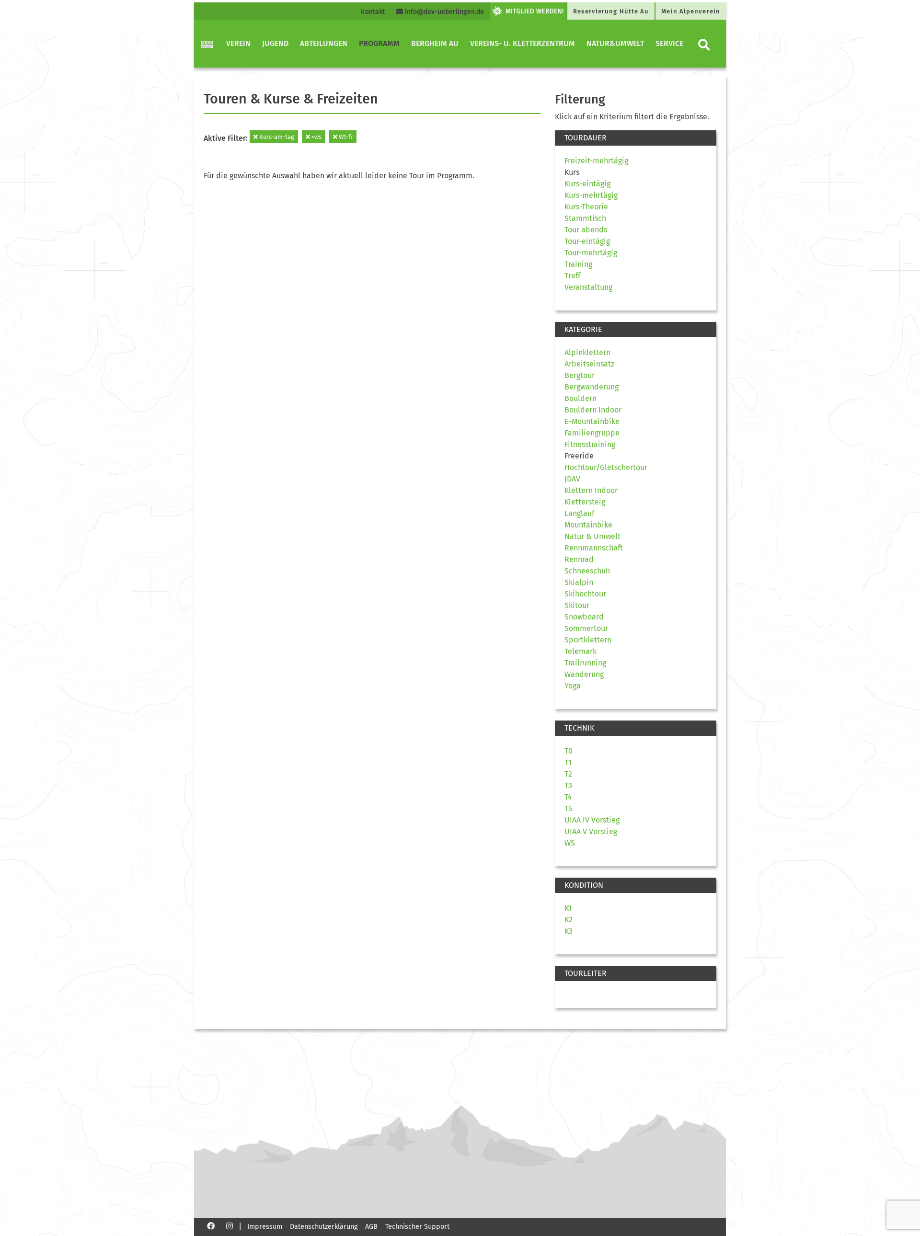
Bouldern (580, 398)
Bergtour (579, 375)
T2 (568, 773)
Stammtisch (585, 218)
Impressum (264, 1227)
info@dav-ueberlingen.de (443, 12)
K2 (568, 919)
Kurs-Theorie (586, 206)
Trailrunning (585, 662)
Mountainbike (588, 524)
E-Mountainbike (592, 421)
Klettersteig (584, 501)
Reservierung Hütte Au (611, 11)
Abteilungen (323, 43)
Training (578, 264)
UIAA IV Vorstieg (592, 819)
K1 (568, 908)
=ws (316, 136)
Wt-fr (345, 136)
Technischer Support (417, 1227)
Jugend (275, 43)
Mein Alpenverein (690, 11)
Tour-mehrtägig (590, 252)
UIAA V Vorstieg (590, 831)
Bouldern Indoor (592, 409)
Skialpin (578, 582)
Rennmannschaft (593, 547)
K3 (568, 931)
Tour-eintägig (587, 241)
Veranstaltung (588, 287)
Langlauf (579, 513)
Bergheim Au (435, 43)
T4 (568, 796)
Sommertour (586, 628)
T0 (568, 750)
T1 (568, 762)
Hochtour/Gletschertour (605, 467)
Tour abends (585, 229)
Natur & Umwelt (592, 536)
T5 (568, 808)
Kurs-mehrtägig (591, 195)
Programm (379, 43)
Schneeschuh (587, 570)
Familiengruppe (592, 432)
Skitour (576, 605)
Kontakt (373, 12)
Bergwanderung (591, 386)
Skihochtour (585, 593)
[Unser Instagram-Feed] (229, 1225)
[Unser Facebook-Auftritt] (210, 1225)
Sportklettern (587, 639)
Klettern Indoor (591, 490)
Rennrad (579, 559)
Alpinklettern (587, 352)
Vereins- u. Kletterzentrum (522, 43)
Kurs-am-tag (276, 136)
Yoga (572, 685)
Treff (572, 275)
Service (669, 43)
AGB (371, 1227)
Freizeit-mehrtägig (596, 160)
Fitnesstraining (589, 444)
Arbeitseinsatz (589, 363)
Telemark (580, 651)
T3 (568, 785)
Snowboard (584, 616)
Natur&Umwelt (615, 43)
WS (569, 842)
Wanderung (584, 674)
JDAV (572, 478)
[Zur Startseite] (207, 44)
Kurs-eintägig (587, 183)
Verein (238, 43)
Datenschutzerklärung (323, 1227)
